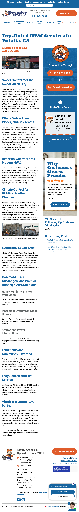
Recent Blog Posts (56, 236)
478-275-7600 (39, 15)
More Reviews (59, 205)
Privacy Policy (61, 469)
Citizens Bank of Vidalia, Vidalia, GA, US (20, 71)
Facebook (19, 499)
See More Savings (59, 140)
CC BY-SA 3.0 (10, 241)
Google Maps (23, 499)
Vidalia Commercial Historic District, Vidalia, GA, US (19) (24, 238)
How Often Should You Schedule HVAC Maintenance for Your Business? (59, 249)
